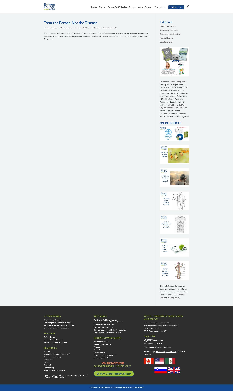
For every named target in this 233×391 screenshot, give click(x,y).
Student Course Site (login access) (57, 354)
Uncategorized (166, 42)
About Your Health (110, 28)
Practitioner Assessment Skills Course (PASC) (161, 326)
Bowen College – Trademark (54, 370)
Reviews (47, 351)
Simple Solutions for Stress (104, 324)
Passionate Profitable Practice (105, 320)
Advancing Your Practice (170, 34)
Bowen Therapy (166, 38)
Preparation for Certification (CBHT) (109, 322)
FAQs (46, 362)
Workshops (98, 347)
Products (97, 350)
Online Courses (100, 352)
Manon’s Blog (49, 368)
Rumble (55, 377)
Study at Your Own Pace (53, 320)
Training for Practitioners (53, 340)
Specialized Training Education (55, 342)
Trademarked (138, 388)
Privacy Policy (173, 297)
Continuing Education (102, 358)
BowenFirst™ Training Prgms (121, 7)
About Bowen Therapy (52, 357)
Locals (61, 377)
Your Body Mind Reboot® (103, 327)
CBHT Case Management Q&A (155, 331)
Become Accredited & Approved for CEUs (59, 325)
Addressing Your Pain (169, 30)
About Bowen (144, 7)
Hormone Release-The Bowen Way (157, 323)
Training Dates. (49, 337)
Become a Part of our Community (56, 328)
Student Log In (176, 7)
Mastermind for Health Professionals (107, 333)
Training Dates (98, 7)
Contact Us (159, 7)
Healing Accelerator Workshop (105, 355)
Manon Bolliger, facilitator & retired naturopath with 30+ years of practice (73, 28)
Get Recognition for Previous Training (58, 323)
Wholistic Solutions (101, 342)
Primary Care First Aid (152, 328)
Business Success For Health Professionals (110, 330)
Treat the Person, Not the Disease (70, 22)
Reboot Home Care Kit (102, 344)
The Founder (49, 359)
